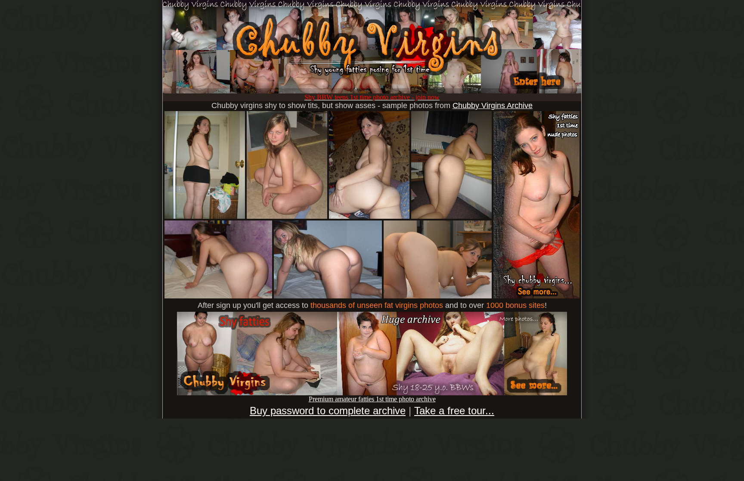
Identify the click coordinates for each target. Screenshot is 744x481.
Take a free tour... (454, 410)
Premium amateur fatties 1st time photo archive (372, 399)
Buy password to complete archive (328, 410)
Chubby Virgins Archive (493, 105)
